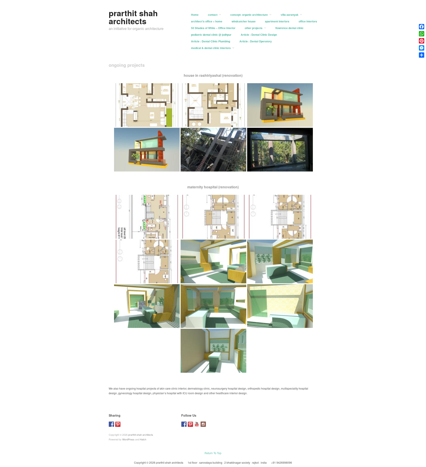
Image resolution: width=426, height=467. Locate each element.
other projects (253, 28)
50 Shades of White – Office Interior (213, 28)
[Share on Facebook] (111, 424)
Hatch (143, 439)
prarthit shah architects (133, 17)
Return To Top (213, 453)
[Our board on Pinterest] (190, 424)
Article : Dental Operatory (255, 41)
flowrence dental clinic (289, 28)
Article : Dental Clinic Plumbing (210, 41)
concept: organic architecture (249, 14)
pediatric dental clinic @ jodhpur (211, 34)
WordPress (128, 439)
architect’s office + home (206, 21)
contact (212, 14)
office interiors (308, 21)
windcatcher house (244, 21)
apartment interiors (277, 21)
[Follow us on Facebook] (184, 424)
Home (195, 14)
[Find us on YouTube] (196, 424)
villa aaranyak (289, 14)
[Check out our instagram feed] (203, 424)
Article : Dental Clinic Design (259, 34)
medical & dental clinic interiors (211, 48)
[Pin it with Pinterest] (117, 424)
